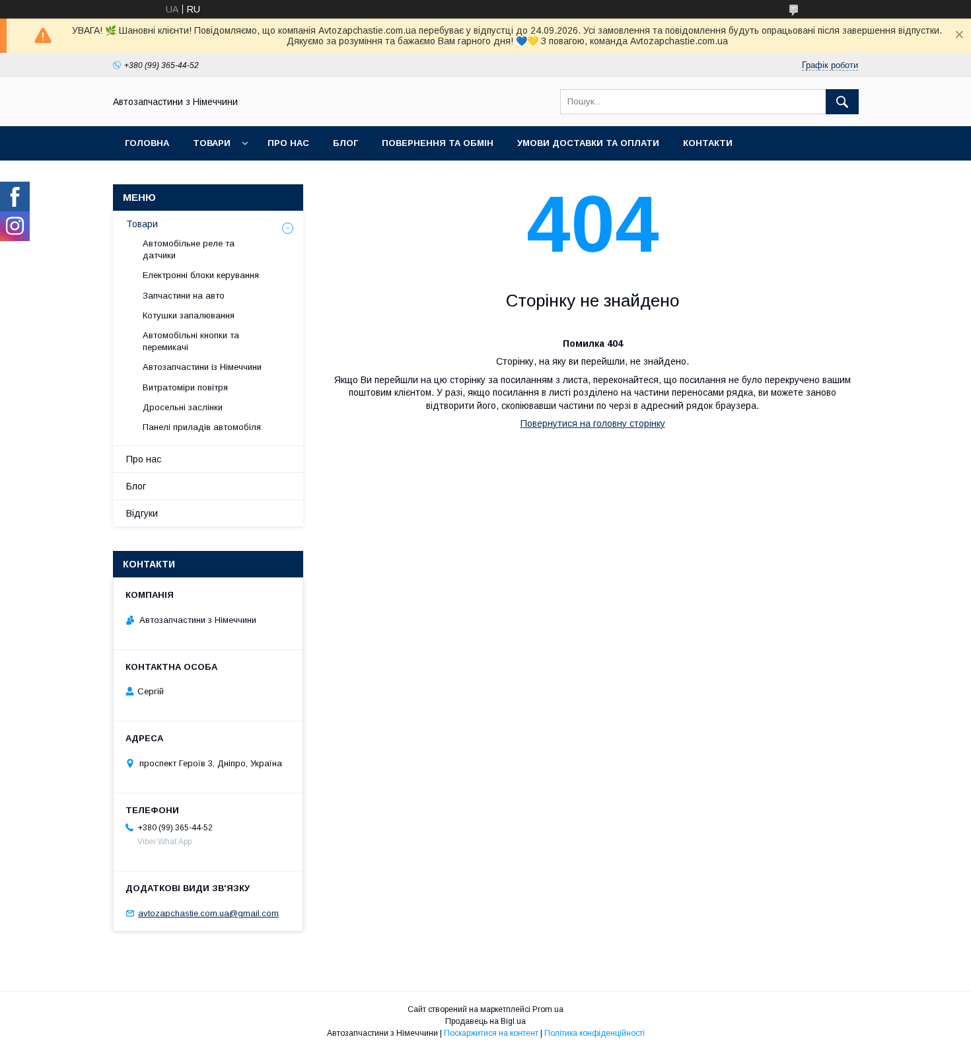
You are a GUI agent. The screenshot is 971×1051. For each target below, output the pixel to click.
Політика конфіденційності (594, 1033)
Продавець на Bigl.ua (485, 1021)
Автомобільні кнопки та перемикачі (191, 341)
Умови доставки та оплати (588, 143)
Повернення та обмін (437, 143)
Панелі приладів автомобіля (202, 427)
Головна (147, 143)
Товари (212, 143)
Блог (345, 143)
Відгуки (142, 513)
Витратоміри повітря (185, 387)
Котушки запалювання (188, 315)
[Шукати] (842, 101)
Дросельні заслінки (183, 407)
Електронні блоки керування (201, 275)
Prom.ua (547, 1009)
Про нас (288, 143)
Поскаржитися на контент (491, 1033)
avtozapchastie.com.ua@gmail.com (208, 913)
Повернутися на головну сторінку (593, 423)
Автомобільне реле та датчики (188, 249)
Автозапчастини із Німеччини (202, 367)
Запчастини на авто (184, 296)
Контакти (708, 143)
